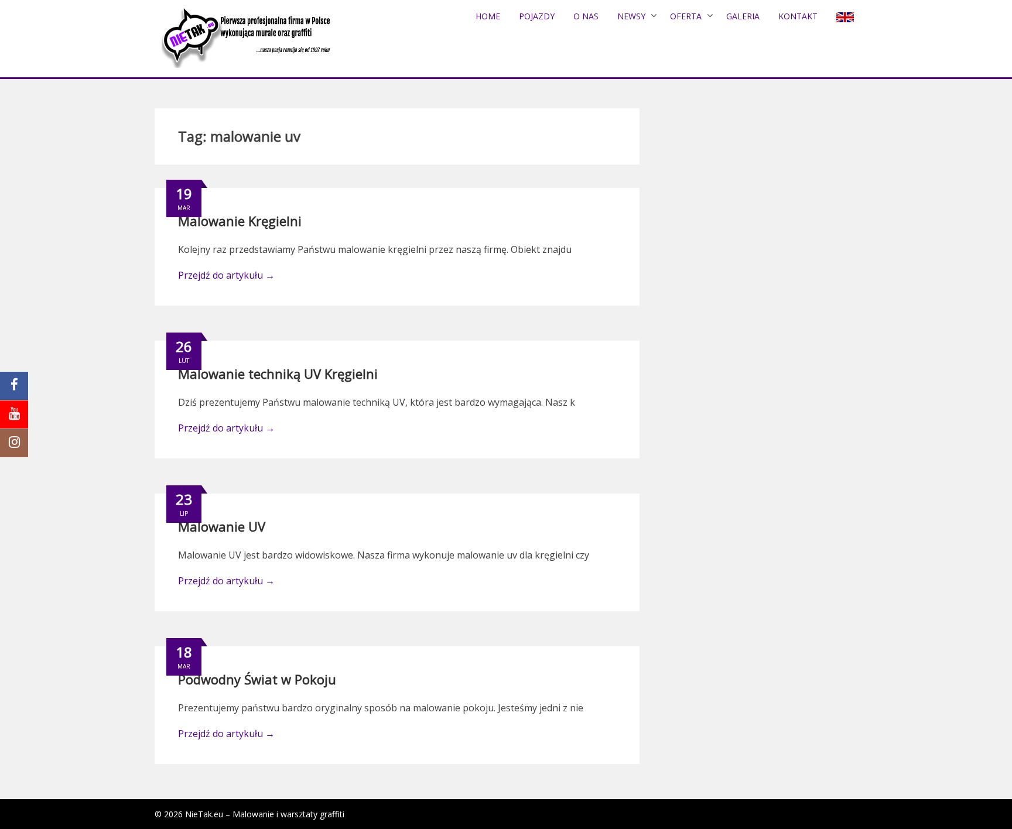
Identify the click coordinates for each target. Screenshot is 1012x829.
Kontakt (798, 16)
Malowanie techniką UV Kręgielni (278, 373)
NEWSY (631, 16)
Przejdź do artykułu (226, 275)
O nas (586, 16)
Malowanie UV (221, 526)
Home (488, 16)
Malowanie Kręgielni (240, 220)
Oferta (686, 16)
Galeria (743, 16)
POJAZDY (537, 16)
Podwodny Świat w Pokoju (257, 679)
